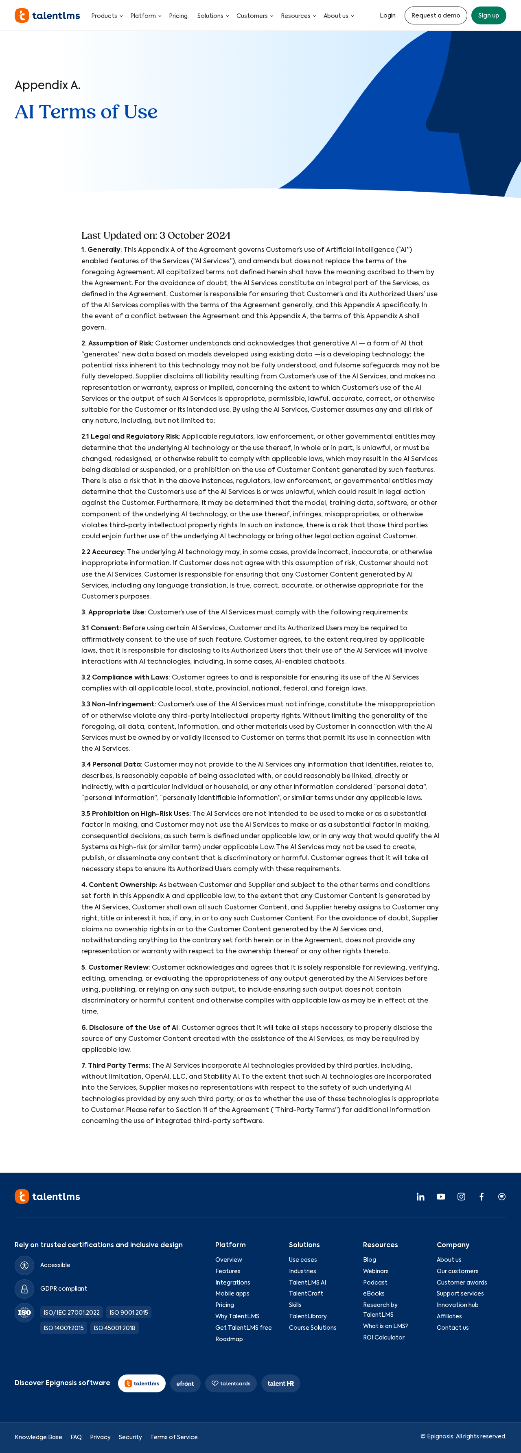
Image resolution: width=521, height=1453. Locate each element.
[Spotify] (501, 1197)
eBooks (374, 1294)
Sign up (488, 16)
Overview (228, 1260)
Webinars (376, 1271)
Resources (296, 16)
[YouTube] (440, 1197)
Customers (252, 16)
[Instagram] (461, 1197)
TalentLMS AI (307, 1283)
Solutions (210, 16)
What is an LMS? (385, 1326)
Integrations (232, 1283)
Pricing (178, 16)
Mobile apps (232, 1294)
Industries (302, 1271)
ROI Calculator (384, 1338)
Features (228, 1271)
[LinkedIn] (420, 1197)
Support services (460, 1294)
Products (104, 16)
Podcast (375, 1283)
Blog (369, 1260)
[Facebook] (481, 1197)
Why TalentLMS (237, 1317)
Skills (295, 1306)
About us (336, 16)
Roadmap (229, 1339)
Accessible (55, 1265)
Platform (143, 16)
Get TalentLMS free (243, 1328)
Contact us (453, 1328)
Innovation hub (458, 1306)
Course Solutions (313, 1328)
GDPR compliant (63, 1289)
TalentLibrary (308, 1317)
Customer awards (462, 1283)
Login (388, 16)
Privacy (100, 1437)
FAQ (76, 1437)
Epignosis (440, 1437)
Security (130, 1437)
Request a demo (436, 16)
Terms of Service (174, 1437)
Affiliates (449, 1317)
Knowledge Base (38, 1437)
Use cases (303, 1260)
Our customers (458, 1271)
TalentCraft (306, 1294)
